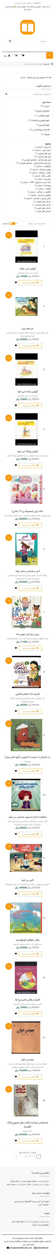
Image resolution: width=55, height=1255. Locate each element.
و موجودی (5, 223)
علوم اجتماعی (42, 115)
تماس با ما (27, 9)
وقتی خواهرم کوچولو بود (27, 940)
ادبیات (45, 106)
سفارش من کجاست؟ (34, 6)
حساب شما (46, 6)
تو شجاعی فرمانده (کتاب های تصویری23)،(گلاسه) (27, 1125)
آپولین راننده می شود (27, 391)
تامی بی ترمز (27, 880)
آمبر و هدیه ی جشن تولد (27, 571)
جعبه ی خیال (27, 1059)
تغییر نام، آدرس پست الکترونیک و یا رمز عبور (31, 1201)
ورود (5, 55)
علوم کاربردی (43, 125)
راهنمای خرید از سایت (40, 1224)
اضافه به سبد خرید (29, 282)
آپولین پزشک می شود (27, 451)
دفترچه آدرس (43, 1204)
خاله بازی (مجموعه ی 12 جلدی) (27, 511)
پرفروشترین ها (17, 1238)
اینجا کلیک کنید (18, 1221)
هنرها (45, 134)
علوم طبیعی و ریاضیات (39, 120)
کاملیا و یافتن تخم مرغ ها (27, 1000)
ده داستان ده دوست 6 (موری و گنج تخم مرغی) (27, 757)
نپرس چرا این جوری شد (27, 634)
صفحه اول (39, 1238)
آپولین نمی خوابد (27, 268)
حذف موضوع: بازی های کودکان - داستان (35, 77)
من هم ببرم (27, 328)
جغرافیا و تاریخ (42, 111)
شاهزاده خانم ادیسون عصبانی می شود (27, 817)
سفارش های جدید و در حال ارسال (24, 1181)
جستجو (46, 64)
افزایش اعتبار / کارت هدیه (16, 7)
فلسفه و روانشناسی (39, 129)
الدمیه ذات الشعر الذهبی (27, 694)
